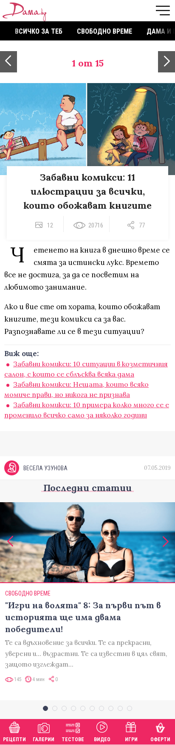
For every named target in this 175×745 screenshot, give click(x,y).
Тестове (73, 739)
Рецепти (14, 739)
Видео (102, 739)
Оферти (160, 739)
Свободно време (104, 31)
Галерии (43, 739)
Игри (131, 739)
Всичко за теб (38, 31)
